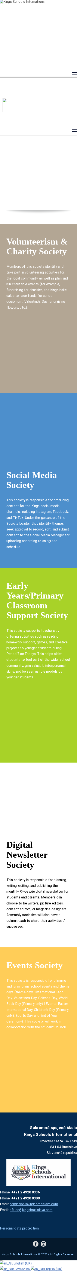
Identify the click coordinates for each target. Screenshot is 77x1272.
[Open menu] (74, 74)
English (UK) (22, 1263)
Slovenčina (22, 1269)
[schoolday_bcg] (19, 105)
